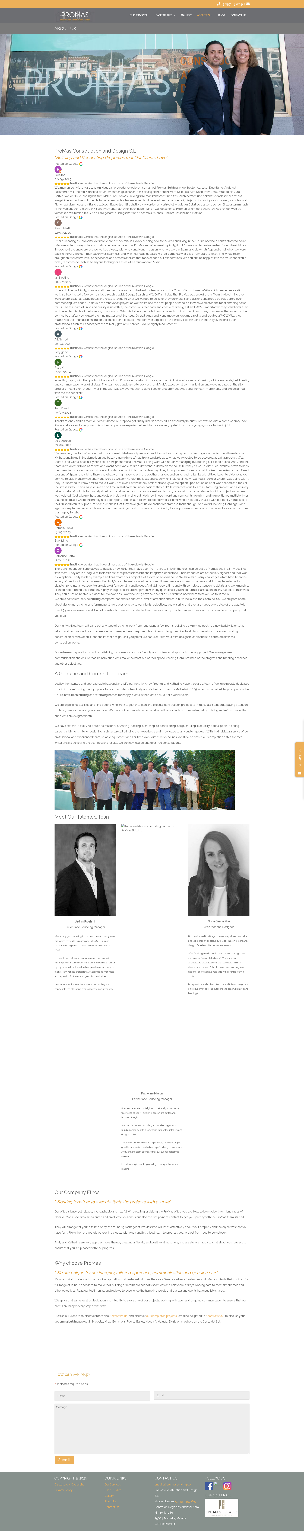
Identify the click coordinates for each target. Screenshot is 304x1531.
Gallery (186, 15)
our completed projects (161, 1316)
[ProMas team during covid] (127, 1344)
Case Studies (164, 15)
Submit (64, 1460)
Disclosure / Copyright (69, 1484)
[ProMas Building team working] (225, 1344)
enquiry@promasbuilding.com (174, 1484)
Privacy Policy (63, 1490)
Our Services (138, 15)
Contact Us (238, 15)
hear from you (215, 1316)
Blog (221, 15)
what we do (120, 1316)
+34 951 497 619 (185, 1501)
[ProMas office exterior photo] (176, 1344)
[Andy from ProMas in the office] (79, 1348)
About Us (203, 15)
